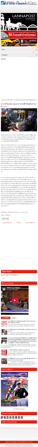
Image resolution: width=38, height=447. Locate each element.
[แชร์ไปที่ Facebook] (8, 219)
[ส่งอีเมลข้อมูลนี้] (3, 219)
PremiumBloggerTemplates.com (13, 445)
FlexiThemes (14, 444)
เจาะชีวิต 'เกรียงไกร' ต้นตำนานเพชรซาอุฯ (19, 350)
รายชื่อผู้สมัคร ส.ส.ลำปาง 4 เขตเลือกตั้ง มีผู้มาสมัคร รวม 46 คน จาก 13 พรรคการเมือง (22, 359)
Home (3, 100)
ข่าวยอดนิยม (5, 317)
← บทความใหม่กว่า (6, 222)
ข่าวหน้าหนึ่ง (9, 100)
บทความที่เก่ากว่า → (31, 222)
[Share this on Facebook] (5, 215)
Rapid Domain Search (27, 445)
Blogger (23, 409)
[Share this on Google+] (9, 215)
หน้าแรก (19, 222)
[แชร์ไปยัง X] (6, 219)
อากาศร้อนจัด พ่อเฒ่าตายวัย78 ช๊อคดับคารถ (18, 104)
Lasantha (29, 444)
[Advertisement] (19, 79)
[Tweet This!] (7, 215)
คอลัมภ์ (14, 317)
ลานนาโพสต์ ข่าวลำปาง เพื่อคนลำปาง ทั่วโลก (21, 442)
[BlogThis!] (4, 219)
